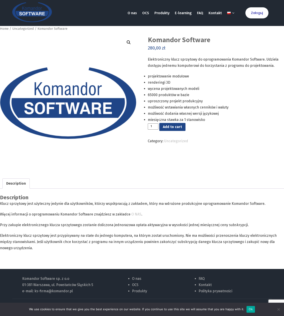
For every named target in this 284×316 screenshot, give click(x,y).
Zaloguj (257, 12)
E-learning (183, 13)
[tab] (16, 183)
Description (16, 183)
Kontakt (215, 13)
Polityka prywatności (215, 291)
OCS (145, 13)
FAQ (200, 13)
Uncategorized (23, 29)
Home (4, 29)
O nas (132, 13)
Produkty (162, 13)
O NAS (136, 214)
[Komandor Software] (32, 12)
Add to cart (172, 127)
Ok (251, 309)
